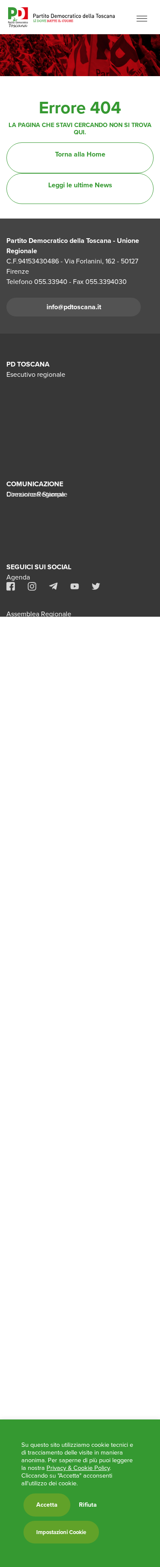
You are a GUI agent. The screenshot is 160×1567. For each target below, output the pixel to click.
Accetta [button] (47, 1504)
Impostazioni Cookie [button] (61, 1532)
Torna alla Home (80, 154)
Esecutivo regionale (35, 374)
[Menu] (142, 18)
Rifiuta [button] (88, 1505)
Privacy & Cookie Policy (78, 1467)
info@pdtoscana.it (74, 307)
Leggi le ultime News (80, 185)
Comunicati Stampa (35, 494)
